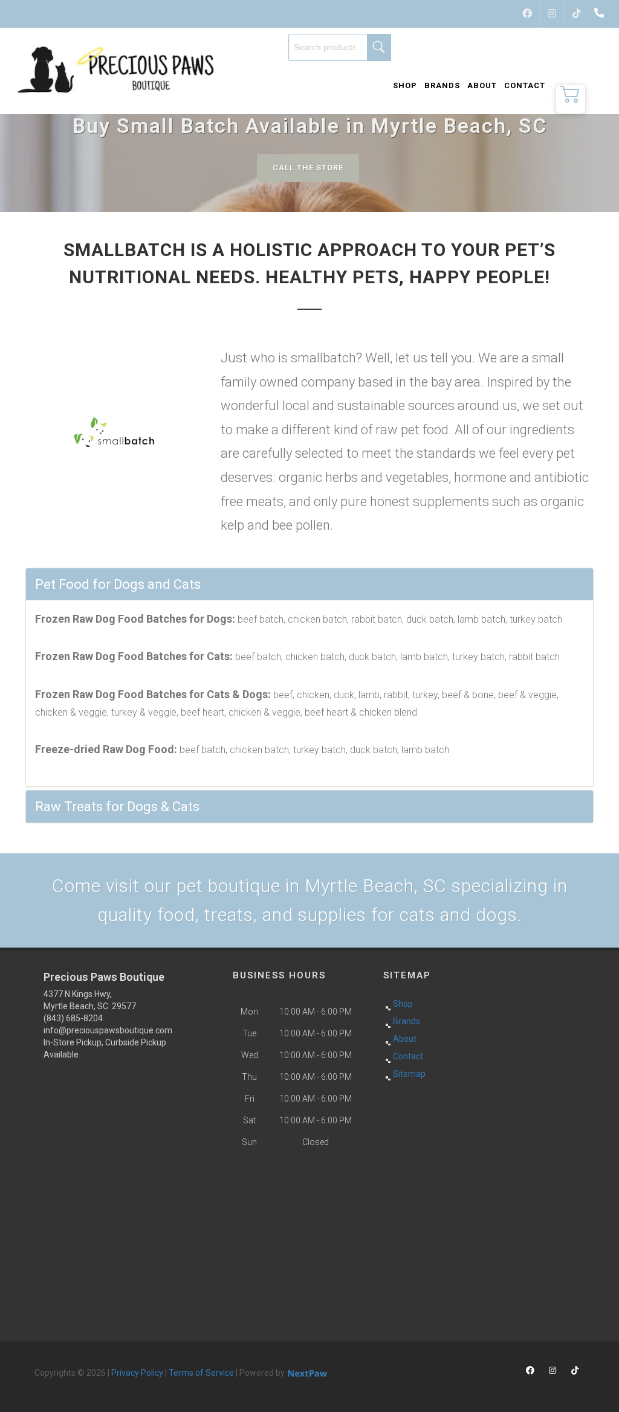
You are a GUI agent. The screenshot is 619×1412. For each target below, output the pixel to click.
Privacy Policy (137, 1373)
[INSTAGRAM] (552, 14)
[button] (571, 99)
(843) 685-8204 (73, 1018)
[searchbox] (339, 47)
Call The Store (308, 167)
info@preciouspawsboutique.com (108, 1030)
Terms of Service (201, 1373)
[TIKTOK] (577, 14)
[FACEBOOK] (527, 14)
